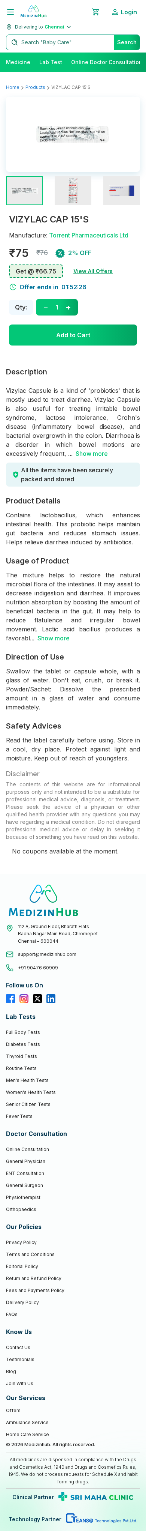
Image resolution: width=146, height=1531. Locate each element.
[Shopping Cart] (95, 12)
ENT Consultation (25, 1173)
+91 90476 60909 (38, 968)
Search (127, 42)
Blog (11, 1371)
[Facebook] (10, 998)
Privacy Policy (21, 1242)
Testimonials (20, 1359)
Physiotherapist (23, 1197)
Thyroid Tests (21, 1056)
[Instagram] (23, 998)
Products (35, 87)
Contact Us (18, 1347)
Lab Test (50, 62)
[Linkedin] (50, 998)
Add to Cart (73, 335)
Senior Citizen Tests (28, 1104)
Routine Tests (21, 1068)
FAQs (12, 1314)
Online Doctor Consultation (106, 62)
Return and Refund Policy (33, 1278)
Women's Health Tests (31, 1092)
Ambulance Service (27, 1422)
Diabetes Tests (23, 1044)
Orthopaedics (21, 1209)
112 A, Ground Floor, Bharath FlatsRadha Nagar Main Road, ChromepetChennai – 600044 (58, 934)
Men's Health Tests (27, 1080)
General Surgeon (24, 1185)
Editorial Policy (22, 1266)
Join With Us (19, 1383)
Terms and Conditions (30, 1254)
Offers (13, 1410)
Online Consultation (27, 1149)
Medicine (18, 62)
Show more (92, 453)
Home (12, 87)
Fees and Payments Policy (35, 1290)
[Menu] (10, 12)
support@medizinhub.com (47, 954)
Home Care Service (27, 1434)
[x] (37, 998)
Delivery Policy (22, 1302)
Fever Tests (19, 1116)
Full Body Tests (23, 1032)
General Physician (25, 1161)
